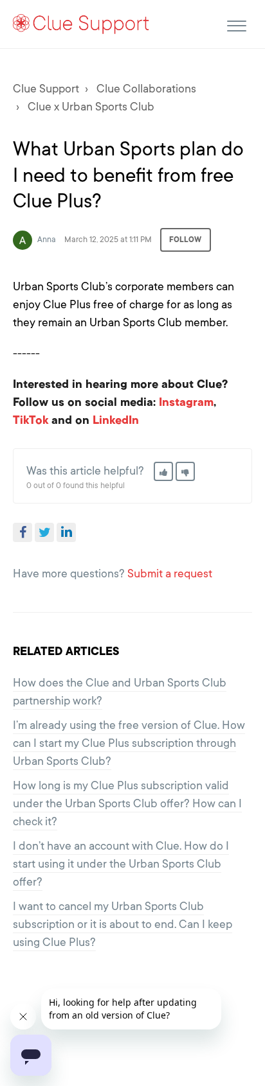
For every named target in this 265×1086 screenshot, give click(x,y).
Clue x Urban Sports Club (91, 106)
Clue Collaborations (146, 88)
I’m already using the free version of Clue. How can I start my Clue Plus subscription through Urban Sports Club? (129, 743)
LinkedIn (66, 532)
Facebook (22, 532)
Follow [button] (185, 239)
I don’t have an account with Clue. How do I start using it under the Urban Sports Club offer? (121, 863)
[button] (236, 24)
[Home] (81, 23)
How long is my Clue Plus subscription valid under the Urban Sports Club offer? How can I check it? (127, 803)
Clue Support (46, 88)
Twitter (44, 532)
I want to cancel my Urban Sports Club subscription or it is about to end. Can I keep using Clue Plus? (122, 924)
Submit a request (169, 573)
